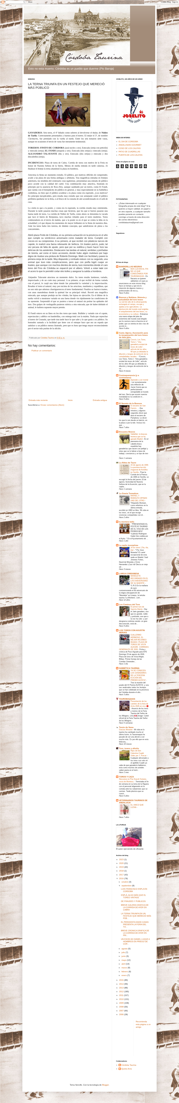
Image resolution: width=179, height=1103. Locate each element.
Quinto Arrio (126, 1069)
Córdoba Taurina (128, 1065)
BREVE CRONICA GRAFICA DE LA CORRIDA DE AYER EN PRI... (135, 932)
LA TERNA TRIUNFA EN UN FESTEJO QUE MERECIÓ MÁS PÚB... (136, 915)
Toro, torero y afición (129, 748)
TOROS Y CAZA (126, 777)
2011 (121, 995)
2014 (121, 984)
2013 (121, 988)
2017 (121, 875)
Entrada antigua (100, 400)
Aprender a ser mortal (139, 380)
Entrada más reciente (38, 400)
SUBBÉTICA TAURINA (129, 668)
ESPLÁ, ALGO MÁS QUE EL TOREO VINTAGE (133, 896)
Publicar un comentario (41, 350)
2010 (121, 999)
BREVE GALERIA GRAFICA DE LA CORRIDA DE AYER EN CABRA (135, 907)
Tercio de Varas (126, 727)
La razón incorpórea (128, 545)
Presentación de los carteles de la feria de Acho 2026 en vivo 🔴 (140, 703)
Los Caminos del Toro (129, 604)
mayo (124, 960)
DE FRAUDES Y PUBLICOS (133, 901)
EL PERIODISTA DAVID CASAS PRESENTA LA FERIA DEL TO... (135, 924)
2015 (121, 980)
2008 (121, 1007)
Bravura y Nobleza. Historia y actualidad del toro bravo (133, 298)
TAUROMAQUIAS (127, 699)
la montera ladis (126, 522)
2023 (121, 859)
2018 (121, 871)
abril (124, 964)
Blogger (105, 1085)
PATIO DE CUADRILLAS (129, 151)
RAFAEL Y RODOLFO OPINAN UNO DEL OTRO (139, 498)
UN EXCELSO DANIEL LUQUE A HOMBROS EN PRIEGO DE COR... (135, 941)
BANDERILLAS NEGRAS (130, 266)
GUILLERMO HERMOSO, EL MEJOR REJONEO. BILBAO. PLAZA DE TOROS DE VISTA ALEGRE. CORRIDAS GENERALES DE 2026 (134, 642)
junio (124, 956)
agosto (125, 948)
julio (124, 952)
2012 (121, 991)
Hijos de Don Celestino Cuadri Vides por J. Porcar (139, 753)
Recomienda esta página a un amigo (143, 1024)
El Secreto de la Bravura (130, 403)
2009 (121, 1003)
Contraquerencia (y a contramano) (129, 376)
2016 (121, 878)
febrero (125, 971)
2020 (121, 863)
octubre (125, 882)
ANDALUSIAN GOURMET (130, 145)
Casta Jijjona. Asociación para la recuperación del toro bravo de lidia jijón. (133, 335)
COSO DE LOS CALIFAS (130, 148)
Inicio (70, 400)
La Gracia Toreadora (128, 493)
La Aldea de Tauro (127, 463)
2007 (121, 1011)
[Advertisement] (68, 375)
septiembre (127, 885)
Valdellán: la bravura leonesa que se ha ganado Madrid (139, 436)
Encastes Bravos (127, 432)
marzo (125, 967)
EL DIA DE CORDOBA (128, 141)
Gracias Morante (126, 730)
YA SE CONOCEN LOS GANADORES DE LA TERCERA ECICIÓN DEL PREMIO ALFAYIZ (138, 675)
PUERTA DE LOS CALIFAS (130, 155)
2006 (121, 1014)
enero (124, 975)
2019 (121, 867)
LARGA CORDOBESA (129, 573)
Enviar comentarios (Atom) (52, 405)
